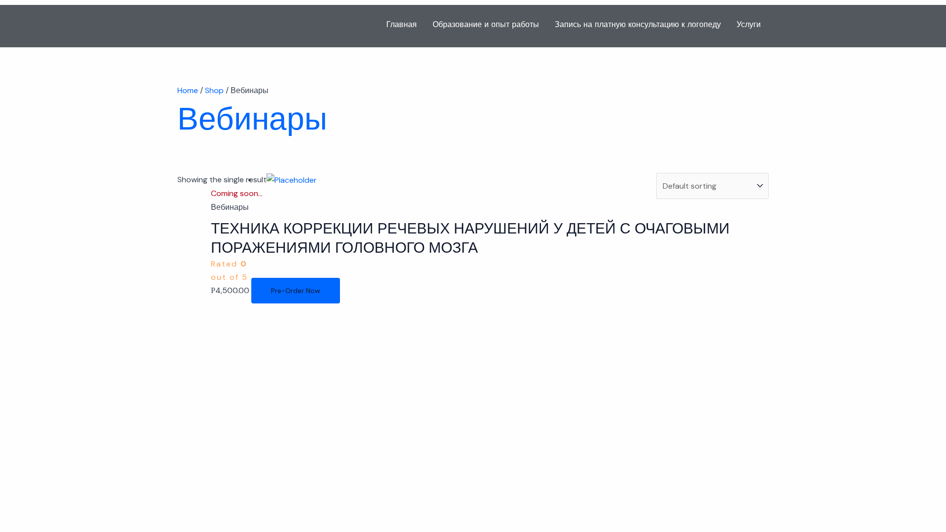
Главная (401, 24)
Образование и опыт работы (486, 24)
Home (187, 90)
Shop (214, 90)
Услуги (749, 24)
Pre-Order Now (295, 290)
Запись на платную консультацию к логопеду (638, 24)
